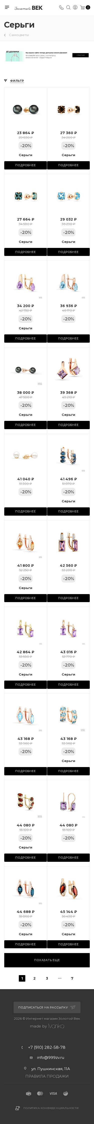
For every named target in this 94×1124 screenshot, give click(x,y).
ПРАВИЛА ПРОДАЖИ (47, 1076)
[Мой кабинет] (75, 8)
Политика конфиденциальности (51, 1108)
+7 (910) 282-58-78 (46, 1048)
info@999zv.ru (50, 1057)
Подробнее (25, 165)
